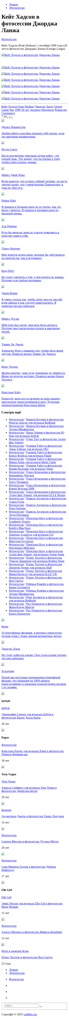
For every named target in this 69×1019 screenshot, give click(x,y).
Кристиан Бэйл (11, 392)
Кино (4, 626)
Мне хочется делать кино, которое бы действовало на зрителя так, (33, 256)
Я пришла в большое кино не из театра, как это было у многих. (31, 210)
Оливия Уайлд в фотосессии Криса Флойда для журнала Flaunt (35, 454)
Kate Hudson (26, 106)
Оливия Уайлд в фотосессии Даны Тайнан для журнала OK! (35, 447)
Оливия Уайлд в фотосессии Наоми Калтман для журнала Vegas (35, 467)
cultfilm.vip (30, 1014)
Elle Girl (6, 897)
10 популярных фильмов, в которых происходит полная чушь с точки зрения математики (31, 634)
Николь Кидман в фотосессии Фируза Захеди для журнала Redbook (36, 421)
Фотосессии (17, 7)
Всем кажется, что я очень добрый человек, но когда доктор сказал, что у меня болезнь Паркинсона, (34, 184)
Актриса (35, 109)
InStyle (5, 708)
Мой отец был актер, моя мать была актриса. (30, 328)
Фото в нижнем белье (15, 951)
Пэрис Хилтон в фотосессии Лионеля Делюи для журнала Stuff (35, 566)
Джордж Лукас (10, 648)
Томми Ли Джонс (12, 344)
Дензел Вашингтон (13, 127)
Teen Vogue (8, 781)
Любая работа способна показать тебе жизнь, (32, 135)
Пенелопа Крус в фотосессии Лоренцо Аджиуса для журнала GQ (36, 533)
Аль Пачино (9, 226)
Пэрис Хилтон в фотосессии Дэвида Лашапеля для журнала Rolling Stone (36, 559)
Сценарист (8, 113)
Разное (13, 4)
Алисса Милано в (31, 932)
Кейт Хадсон (9, 106)
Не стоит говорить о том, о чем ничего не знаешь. (32, 279)
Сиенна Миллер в (30, 841)
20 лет (25, 109)
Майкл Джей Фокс (13, 175)
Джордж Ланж (44, 106)
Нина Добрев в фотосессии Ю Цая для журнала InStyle (36, 434)
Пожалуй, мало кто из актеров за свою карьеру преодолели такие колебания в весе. (30, 402)
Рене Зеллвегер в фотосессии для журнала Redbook (36, 599)
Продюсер (47, 109)
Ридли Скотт (9, 149)
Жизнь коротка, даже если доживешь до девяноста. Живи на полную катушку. (33, 376)
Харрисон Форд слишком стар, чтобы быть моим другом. (32, 352)
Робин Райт (8, 200)
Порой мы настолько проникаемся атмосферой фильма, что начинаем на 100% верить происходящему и (33, 682)
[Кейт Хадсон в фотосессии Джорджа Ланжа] (30, 55)
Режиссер (61, 109)
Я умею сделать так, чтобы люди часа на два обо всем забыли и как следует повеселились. (31, 303)
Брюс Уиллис (9, 366)
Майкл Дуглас (10, 318)
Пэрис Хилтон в (26, 957)
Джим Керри (9, 293)
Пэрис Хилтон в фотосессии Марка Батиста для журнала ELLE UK (35, 572)
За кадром (7, 671)
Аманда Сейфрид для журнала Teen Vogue (29, 789)
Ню (12, 109)
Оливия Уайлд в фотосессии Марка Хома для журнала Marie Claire (35, 460)
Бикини (6, 810)
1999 (18, 109)
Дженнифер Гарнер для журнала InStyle (27, 716)
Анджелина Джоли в (32, 816)
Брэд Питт (7, 270)
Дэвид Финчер (10, 248)
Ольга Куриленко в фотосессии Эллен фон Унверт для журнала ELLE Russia (37, 493)
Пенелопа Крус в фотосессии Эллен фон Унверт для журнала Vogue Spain (36, 553)
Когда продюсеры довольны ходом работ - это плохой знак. (30, 159)
